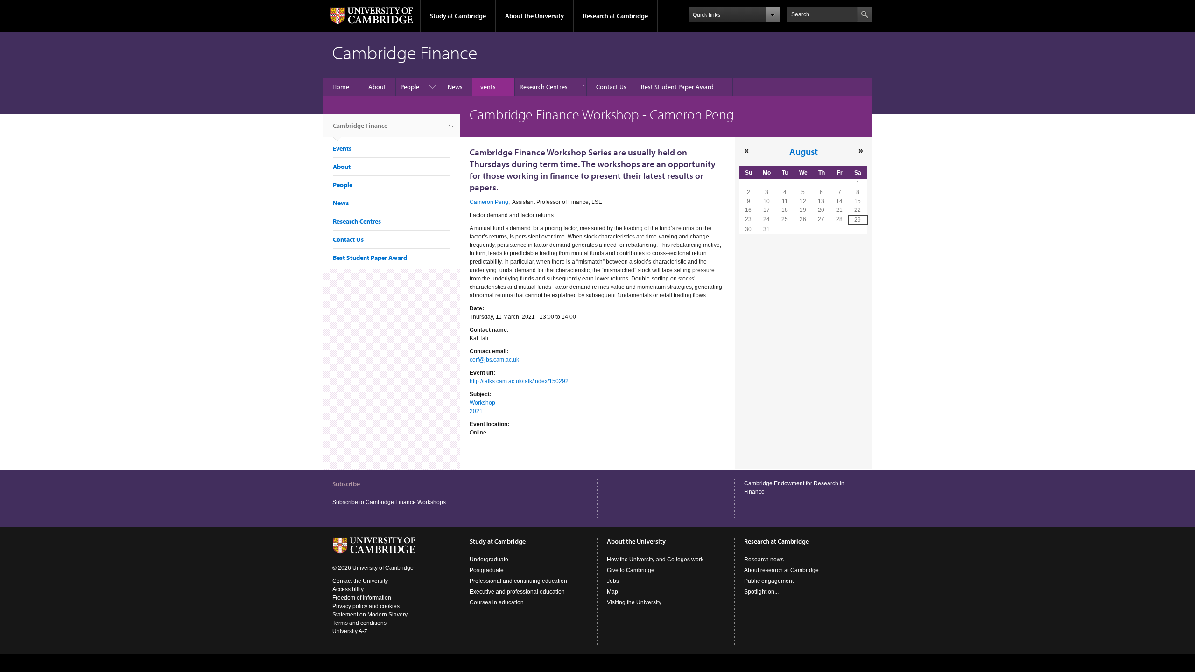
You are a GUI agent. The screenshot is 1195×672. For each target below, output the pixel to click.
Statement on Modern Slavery (370, 614)
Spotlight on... (761, 591)
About (377, 87)
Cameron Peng (489, 202)
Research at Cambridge (615, 16)
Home (340, 87)
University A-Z (349, 631)
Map (612, 591)
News (455, 87)
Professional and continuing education (518, 581)
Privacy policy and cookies (366, 606)
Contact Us (611, 87)
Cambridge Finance (360, 125)
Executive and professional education (517, 591)
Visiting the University (634, 602)
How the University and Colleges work (655, 559)
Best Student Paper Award (677, 87)
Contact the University (360, 581)
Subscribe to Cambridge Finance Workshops (389, 502)
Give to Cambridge (630, 570)
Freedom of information (361, 598)
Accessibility (348, 589)
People (410, 87)
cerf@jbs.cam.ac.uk (494, 360)
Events (486, 87)
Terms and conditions (359, 623)
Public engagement (769, 581)
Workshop (482, 402)
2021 (476, 411)
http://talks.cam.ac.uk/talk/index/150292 (519, 381)
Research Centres (544, 87)
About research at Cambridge (781, 570)
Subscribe (346, 484)
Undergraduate (489, 559)
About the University (534, 16)
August (803, 151)
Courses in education (497, 602)
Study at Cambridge (458, 16)
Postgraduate (487, 570)
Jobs (613, 581)
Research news (764, 559)
